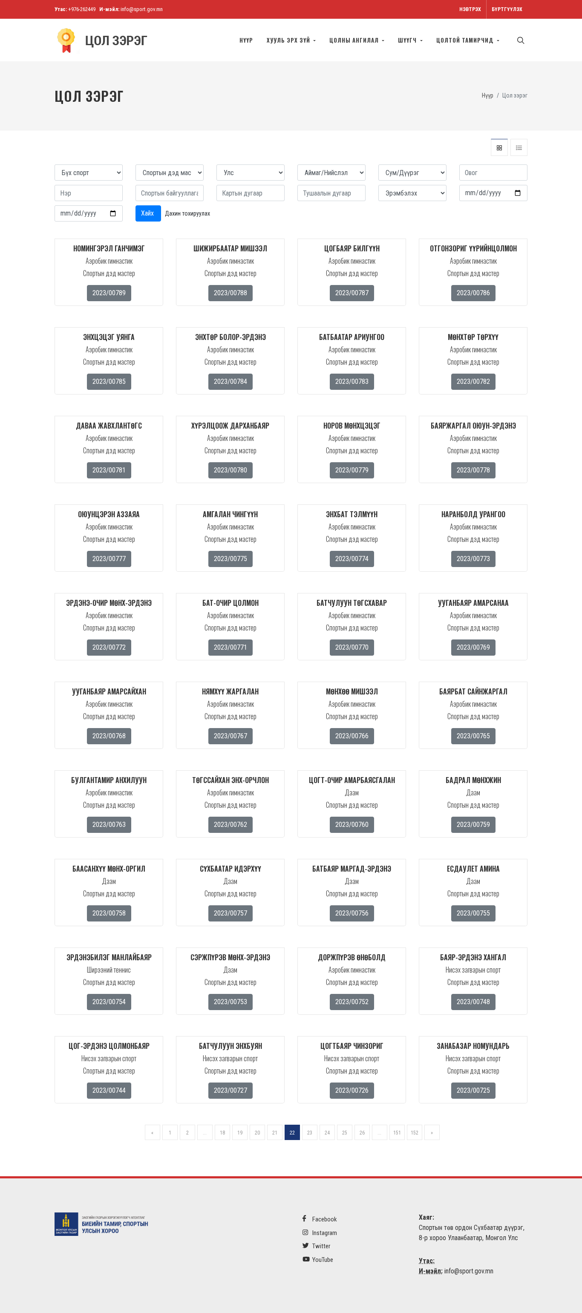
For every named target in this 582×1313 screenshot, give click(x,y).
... (205, 1133)
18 (222, 1133)
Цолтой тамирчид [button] (466, 40)
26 (362, 1133)
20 (257, 1133)
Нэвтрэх (470, 9)
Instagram (324, 1233)
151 (397, 1133)
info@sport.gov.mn (142, 9)
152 (414, 1133)
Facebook (324, 1219)
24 (327, 1133)
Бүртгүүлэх (507, 9)
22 (292, 1133)
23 (309, 1133)
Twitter (320, 1246)
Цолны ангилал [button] (354, 40)
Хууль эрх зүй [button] (289, 40)
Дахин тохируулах (187, 213)
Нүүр (246, 40)
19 (239, 1133)
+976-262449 (81, 9)
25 (344, 1133)
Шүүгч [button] (408, 40)
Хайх (148, 213)
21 (274, 1133)
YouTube (322, 1260)
